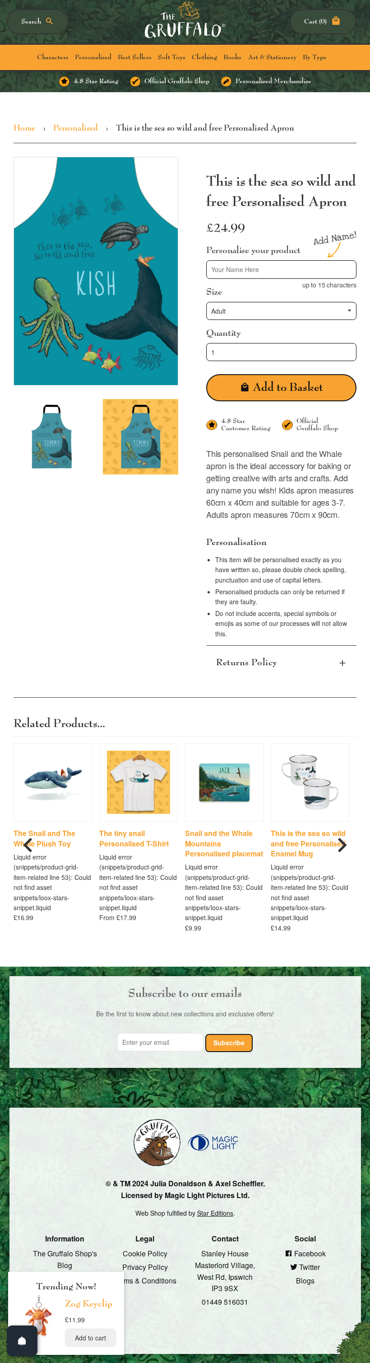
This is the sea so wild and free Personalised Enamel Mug (308, 843)
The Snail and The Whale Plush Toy (44, 838)
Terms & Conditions (145, 1280)
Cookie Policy (145, 1253)
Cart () (315, 21)
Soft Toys (171, 57)
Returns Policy (247, 662)
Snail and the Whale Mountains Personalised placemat (224, 843)
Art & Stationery (272, 57)
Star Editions (215, 1212)
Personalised (93, 57)
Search (31, 21)
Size (214, 291)
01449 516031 (225, 1301)
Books (232, 57)
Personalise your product (253, 250)
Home (24, 128)
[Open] (22, 1340)
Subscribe (229, 1042)
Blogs (305, 1280)
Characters (53, 57)
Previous (28, 841)
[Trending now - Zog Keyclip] (38, 1335)
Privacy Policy (145, 1267)
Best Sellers (135, 57)
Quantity (223, 333)
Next (342, 841)
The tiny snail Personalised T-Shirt (134, 838)
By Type (315, 57)
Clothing (204, 57)
